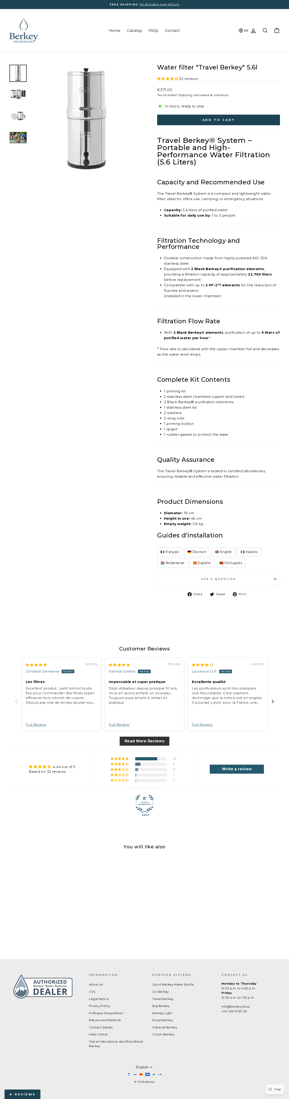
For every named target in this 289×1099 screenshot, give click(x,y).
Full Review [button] (36, 724)
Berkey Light (162, 1013)
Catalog (134, 30)
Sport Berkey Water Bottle (173, 984)
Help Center (98, 1034)
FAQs (153, 30)
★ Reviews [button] (22, 1094)
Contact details (100, 1027)
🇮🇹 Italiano (249, 552)
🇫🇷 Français (170, 552)
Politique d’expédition (106, 1013)
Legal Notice (99, 999)
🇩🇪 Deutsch (196, 552)
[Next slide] (272, 701)
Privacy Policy (99, 1006)
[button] (168, 78)
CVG (92, 991)
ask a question (218, 579)
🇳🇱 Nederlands (172, 563)
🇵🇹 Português (230, 563)
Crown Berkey (163, 1034)
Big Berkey (161, 1006)
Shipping (185, 95)
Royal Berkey (162, 1020)
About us (96, 984)
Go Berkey (160, 991)
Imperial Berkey (164, 1027)
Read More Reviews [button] (144, 741)
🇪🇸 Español (202, 563)
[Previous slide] (16, 701)
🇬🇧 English (223, 552)
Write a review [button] (237, 769)
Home (115, 30)
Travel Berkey (162, 999)
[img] (36, 665)
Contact (172, 30)
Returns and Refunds (105, 1020)
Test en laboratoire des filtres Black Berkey (116, 1044)
